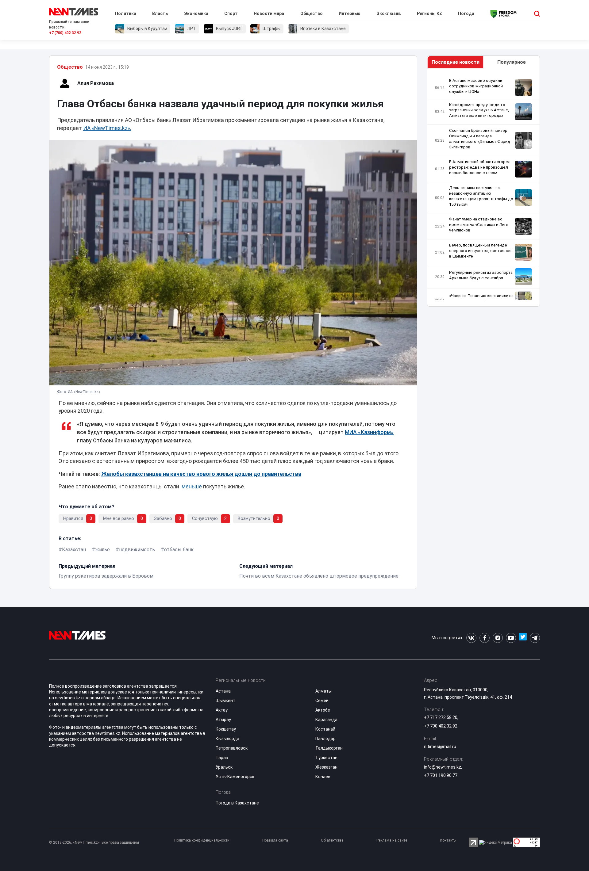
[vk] (471, 638)
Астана (223, 691)
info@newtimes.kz (442, 767)
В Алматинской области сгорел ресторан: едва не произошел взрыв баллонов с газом (479, 167)
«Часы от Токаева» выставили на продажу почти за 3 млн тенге (481, 298)
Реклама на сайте (391, 840)
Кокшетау (226, 729)
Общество (311, 13)
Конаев (322, 776)
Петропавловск (232, 748)
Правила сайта (275, 840)
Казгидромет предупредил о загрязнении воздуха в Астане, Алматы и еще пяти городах (479, 110)
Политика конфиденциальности (201, 840)
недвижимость (137, 549)
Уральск (224, 767)
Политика (125, 13)
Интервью (349, 13)
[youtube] (511, 638)
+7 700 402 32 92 (440, 726)
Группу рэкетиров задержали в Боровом (106, 576)
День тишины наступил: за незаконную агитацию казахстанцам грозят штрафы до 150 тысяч (481, 196)
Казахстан (74, 549)
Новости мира (269, 13)
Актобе (322, 710)
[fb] (484, 638)
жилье (102, 549)
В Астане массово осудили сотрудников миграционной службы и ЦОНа (476, 86)
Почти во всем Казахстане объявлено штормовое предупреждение (318, 576)
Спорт (231, 13)
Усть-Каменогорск (235, 776)
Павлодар (325, 738)
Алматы (323, 691)
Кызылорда (227, 738)
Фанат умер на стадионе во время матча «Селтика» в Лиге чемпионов (478, 224)
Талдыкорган (329, 748)
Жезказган (326, 767)
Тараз (222, 757)
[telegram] (535, 638)
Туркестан (326, 757)
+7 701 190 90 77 (440, 775)
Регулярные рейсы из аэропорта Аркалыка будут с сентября (481, 275)
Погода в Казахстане (237, 802)
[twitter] (523, 638)
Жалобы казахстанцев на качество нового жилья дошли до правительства (201, 474)
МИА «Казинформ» (369, 432)
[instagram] (498, 638)
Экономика (196, 13)
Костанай (325, 729)
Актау (222, 710)
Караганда (326, 719)
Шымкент (225, 700)
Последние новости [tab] (455, 62)
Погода (466, 13)
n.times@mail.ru (440, 746)
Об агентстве (332, 840)
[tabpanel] (483, 189)
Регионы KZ (429, 13)
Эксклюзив (388, 13)
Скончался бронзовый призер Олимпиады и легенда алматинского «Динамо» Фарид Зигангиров (479, 138)
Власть (160, 13)
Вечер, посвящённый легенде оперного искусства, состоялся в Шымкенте (480, 250)
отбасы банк (179, 549)
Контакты (448, 840)
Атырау (223, 719)
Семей (322, 700)
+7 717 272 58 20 (440, 717)
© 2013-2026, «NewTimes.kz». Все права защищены (94, 842)
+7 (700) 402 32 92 (65, 33)
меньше (192, 486)
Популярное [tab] (511, 62)
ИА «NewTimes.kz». (107, 128)
